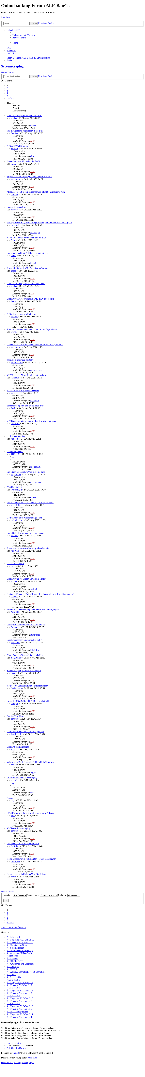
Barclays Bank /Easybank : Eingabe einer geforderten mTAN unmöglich (39, 222)
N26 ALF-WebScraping (17, 146)
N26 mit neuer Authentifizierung (21, 314)
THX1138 (15, 454)
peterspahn (15, 861)
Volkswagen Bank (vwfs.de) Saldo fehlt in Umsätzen (30, 762)
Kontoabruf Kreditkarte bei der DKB (23, 161)
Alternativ (15, 423)
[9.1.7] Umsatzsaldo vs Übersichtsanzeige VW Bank (30, 813)
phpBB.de (32, 1057)
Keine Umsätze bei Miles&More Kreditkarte (26, 874)
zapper (14, 764)
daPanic (14, 316)
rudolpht (14, 194)
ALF (32, 141)
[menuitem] (23, 35)
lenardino (34, 400)
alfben (13, 271)
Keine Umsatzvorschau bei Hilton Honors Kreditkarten (31, 859)
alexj (32, 156)
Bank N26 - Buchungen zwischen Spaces (25, 533)
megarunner (16, 179)
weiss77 (14, 780)
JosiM (13, 408)
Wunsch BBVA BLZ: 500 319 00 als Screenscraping (30, 502)
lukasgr (14, 749)
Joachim (14, 301)
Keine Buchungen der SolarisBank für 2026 (26, 237)
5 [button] (7, 95)
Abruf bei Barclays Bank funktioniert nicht (26, 283)
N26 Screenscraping (16, 436)
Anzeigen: (8, 895)
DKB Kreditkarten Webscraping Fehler (24, 518)
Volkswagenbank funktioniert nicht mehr (25, 131)
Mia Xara (15, 551)
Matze (13, 876)
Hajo (13, 566)
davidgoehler (16, 734)
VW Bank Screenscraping (18, 828)
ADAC (10, 798)
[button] (10, 98)
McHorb (14, 148)
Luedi (13, 673)
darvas (33, 497)
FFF (13, 815)
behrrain (14, 209)
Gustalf (14, 332)
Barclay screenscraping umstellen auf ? (24, 640)
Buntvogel (15, 225)
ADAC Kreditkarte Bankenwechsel (23, 390)
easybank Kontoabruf (16, 207)
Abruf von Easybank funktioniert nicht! (24, 115)
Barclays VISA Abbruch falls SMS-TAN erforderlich (30, 299)
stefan (13, 255)
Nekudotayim (17, 520)
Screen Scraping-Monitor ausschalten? (24, 670)
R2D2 (13, 164)
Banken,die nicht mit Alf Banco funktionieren (27, 253)
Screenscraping (12, 66)
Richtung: (62, 895)
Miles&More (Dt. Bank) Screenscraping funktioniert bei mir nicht (36, 192)
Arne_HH (15, 612)
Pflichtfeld (15, 642)
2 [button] (7, 88)
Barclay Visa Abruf (15, 716)
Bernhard (15, 133)
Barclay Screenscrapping (18, 747)
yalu (13, 393)
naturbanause (17, 362)
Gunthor (14, 596)
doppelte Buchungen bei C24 (20, 360)
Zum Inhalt (6, 17)
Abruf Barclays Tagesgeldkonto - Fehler (25, 655)
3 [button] (7, 90)
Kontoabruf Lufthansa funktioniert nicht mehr (27, 686)
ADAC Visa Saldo (15, 563)
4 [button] (7, 93)
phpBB (15, 1053)
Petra (13, 240)
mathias (14, 581)
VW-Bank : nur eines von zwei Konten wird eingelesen (31, 421)
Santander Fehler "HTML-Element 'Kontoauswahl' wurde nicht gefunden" (40, 594)
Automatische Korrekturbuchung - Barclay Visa (28, 548)
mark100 (34, 125)
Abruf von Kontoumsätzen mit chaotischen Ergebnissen (32, 329)
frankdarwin (16, 688)
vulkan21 (15, 377)
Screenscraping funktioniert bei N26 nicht (25, 405)
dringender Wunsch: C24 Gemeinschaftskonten (28, 268)
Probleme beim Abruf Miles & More (23, 843)
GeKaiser (15, 846)
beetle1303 (16, 505)
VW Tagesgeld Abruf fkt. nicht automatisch (26, 375)
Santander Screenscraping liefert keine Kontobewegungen (33, 609)
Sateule (33, 263)
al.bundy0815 (36, 467)
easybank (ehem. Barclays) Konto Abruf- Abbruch (29, 176)
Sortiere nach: (33, 895)
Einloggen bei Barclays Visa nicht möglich (26, 472)
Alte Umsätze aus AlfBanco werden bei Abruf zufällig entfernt (35, 344)
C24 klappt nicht (14, 487)
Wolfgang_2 (16, 490)
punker (14, 118)
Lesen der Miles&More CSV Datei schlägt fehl (28, 701)
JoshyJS (34, 589)
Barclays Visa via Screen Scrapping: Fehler (26, 579)
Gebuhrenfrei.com (15, 451)
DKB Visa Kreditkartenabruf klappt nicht (25, 731)
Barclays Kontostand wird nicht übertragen (26, 624)
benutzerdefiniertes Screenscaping (22, 777)
